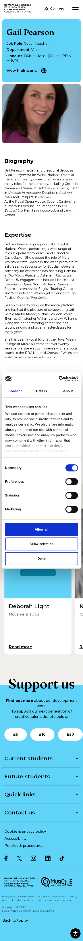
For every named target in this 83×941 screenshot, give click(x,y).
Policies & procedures (23, 846)
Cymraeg (57, 8)
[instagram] (33, 858)
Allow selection (41, 544)
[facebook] (6, 858)
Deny (41, 558)
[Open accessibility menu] (75, 933)
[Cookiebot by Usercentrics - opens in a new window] (59, 379)
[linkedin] (48, 858)
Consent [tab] (15, 391)
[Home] (18, 8)
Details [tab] (41, 391)
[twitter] (19, 858)
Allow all (41, 529)
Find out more (19, 701)
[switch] (71, 481)
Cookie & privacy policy (25, 831)
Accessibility (15, 838)
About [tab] (68, 391)
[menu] (75, 8)
